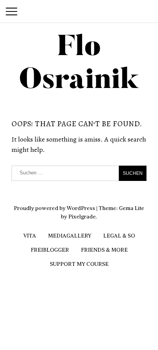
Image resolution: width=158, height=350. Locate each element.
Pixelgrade (82, 216)
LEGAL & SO (119, 235)
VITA (29, 235)
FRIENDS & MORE (104, 249)
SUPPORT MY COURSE (79, 263)
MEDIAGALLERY (69, 235)
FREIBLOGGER (50, 249)
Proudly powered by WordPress (54, 208)
